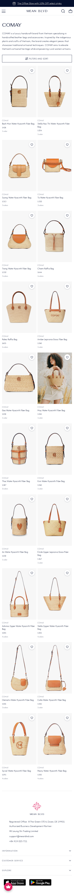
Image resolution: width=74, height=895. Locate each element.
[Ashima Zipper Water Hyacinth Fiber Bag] (19, 594)
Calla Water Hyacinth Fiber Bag (52, 700)
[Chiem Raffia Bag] (55, 236)
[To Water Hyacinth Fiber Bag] (55, 165)
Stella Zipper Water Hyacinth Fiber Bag (53, 628)
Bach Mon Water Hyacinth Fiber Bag (18, 123)
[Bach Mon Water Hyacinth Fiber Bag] (19, 91)
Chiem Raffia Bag (46, 268)
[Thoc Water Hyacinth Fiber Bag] (19, 449)
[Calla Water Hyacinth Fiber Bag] (55, 668)
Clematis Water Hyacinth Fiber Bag (18, 700)
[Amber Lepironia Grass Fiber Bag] (55, 307)
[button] (3, 11)
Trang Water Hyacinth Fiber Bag (16, 268)
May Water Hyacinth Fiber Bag (51, 410)
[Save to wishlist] (32, 70)
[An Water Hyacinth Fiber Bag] (19, 520)
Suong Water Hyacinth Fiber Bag (16, 197)
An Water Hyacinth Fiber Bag (15, 552)
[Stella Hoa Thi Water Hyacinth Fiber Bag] (55, 91)
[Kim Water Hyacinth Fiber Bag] (55, 449)
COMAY (5, 120)
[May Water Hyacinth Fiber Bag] (55, 378)
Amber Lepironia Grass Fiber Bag (52, 339)
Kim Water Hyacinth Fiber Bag (51, 481)
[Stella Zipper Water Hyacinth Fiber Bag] (55, 594)
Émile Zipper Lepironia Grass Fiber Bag (53, 554)
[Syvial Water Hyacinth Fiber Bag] (19, 739)
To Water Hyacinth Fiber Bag (50, 197)
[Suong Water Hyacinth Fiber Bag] (19, 165)
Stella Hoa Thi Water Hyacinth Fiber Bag (54, 125)
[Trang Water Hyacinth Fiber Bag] (19, 236)
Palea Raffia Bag (9, 339)
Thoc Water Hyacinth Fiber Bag (16, 481)
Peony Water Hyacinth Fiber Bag (52, 770)
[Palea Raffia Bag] (19, 307)
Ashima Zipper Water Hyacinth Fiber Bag (18, 628)
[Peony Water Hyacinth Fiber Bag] (55, 739)
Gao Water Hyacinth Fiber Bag (15, 410)
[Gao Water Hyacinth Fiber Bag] (19, 378)
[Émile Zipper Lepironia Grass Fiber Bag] (55, 520)
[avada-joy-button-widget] (8, 887)
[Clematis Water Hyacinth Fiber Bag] (19, 668)
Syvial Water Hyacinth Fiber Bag (16, 770)
